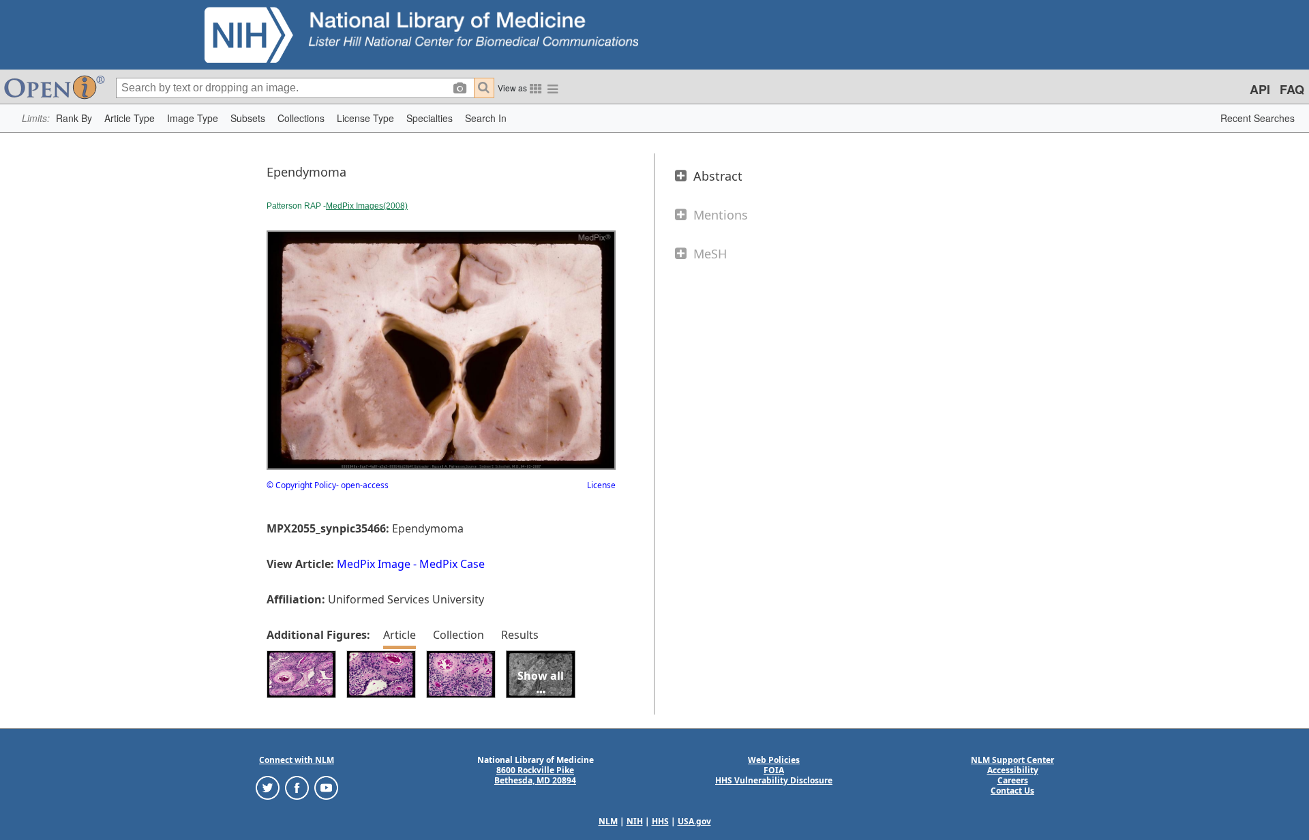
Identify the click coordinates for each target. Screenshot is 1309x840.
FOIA (774, 770)
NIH (635, 821)
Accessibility (1012, 770)
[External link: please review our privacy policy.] (268, 787)
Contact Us (1012, 790)
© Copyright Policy (301, 485)
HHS (660, 821)
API (1260, 89)
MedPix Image (373, 563)
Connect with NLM (296, 760)
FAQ (1292, 89)
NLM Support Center (1012, 760)
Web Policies (774, 760)
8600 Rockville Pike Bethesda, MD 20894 (535, 775)
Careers (1012, 780)
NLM (608, 821)
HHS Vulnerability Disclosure (773, 780)
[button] (74, 118)
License (601, 485)
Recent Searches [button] (1257, 118)
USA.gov (694, 821)
